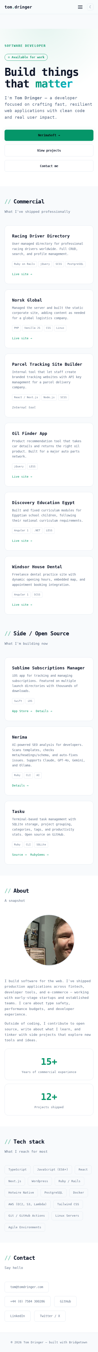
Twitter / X (50, 1316)
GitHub (65, 1301)
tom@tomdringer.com (26, 1287)
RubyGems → (39, 854)
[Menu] (80, 7)
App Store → (22, 711)
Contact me (49, 166)
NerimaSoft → (49, 135)
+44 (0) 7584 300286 (27, 1301)
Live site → (22, 274)
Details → (44, 711)
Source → (19, 854)
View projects (49, 150)
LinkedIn (17, 1316)
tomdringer (18, 7)
